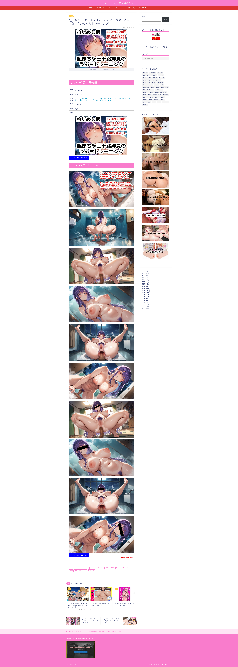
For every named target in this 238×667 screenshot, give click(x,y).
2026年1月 (145, 287)
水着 (163, 97)
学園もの (146, 92)
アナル (99, 98)
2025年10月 (146, 293)
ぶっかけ (155, 75)
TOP (90, 8)
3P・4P (146, 72)
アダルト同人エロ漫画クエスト (119, 2)
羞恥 (145, 102)
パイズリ (152, 80)
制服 (158, 87)
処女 (153, 87)
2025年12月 (146, 289)
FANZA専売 (153, 72)
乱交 (163, 84)
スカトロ (92, 98)
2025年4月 (145, 304)
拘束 (152, 97)
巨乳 (76, 98)
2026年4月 (145, 281)
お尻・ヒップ (147, 75)
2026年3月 (145, 283)
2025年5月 (145, 302)
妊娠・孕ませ (159, 89)
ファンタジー (147, 82)
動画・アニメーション (148, 89)
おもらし (88, 100)
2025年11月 (146, 291)
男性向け (95, 100)
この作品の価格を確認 (79, 157)
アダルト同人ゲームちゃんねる (107, 8)
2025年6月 (145, 300)
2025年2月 (145, 308)
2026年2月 (145, 285)
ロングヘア (112, 100)
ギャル (145, 80)
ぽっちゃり (84, 98)
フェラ (154, 82)
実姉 (81, 100)
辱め (159, 102)
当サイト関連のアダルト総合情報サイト (135, 8)
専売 (145, 94)
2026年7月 (145, 275)
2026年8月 (145, 273)
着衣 (163, 99)
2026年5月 (145, 279)
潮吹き (145, 99)
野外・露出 (166, 102)
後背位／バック (157, 94)
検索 (143, 16)
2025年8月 (145, 296)
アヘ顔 (145, 77)
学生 (152, 92)
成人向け (103, 100)
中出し (157, 84)
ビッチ (158, 80)
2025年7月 (145, 298)
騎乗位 (145, 104)
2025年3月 (145, 306)
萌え (154, 102)
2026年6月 (145, 277)
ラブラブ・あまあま (148, 84)
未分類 (71, 16)
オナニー (162, 77)
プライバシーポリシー (73, 664)
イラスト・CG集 (153, 77)
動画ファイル (165, 87)
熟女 (151, 99)
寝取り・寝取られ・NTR (161, 92)
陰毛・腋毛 (126, 98)
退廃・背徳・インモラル (112, 98)
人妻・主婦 (146, 87)
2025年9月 (145, 294)
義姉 (76, 100)
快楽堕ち (166, 94)
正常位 (157, 97)
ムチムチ (161, 82)
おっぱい (161, 72)
